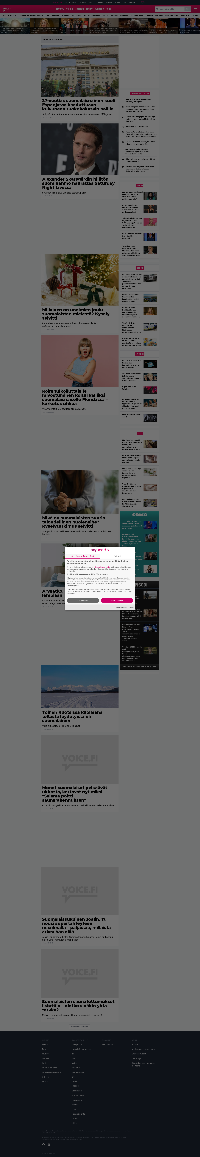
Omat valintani (83, 600)
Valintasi (117, 556)
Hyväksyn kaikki (117, 600)
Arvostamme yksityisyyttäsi (83, 556)
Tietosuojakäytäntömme (125, 607)
